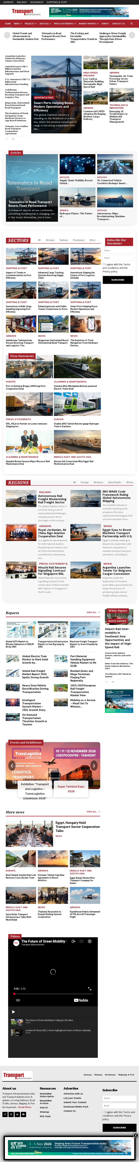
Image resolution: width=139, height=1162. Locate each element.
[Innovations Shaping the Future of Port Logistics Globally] (85, 256)
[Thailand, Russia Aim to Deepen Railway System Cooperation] (53, 895)
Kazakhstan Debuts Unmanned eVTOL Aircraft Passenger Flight (85, 914)
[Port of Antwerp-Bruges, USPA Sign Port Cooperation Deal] (29, 366)
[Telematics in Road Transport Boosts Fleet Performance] (32, 188)
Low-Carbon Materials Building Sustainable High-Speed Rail (93, 82)
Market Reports (87, 23)
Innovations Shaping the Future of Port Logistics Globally (82, 275)
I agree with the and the (116, 268)
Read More (24, 1107)
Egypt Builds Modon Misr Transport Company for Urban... (82, 880)
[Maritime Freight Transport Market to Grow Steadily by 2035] (85, 629)
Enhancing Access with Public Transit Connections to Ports (52, 308)
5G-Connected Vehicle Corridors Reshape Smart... (112, 182)
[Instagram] (11, 1114)
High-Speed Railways (90, 74)
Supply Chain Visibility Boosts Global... (76, 182)
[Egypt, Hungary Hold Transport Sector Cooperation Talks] (29, 834)
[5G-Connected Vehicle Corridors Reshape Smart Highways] (115, 164)
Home (8, 23)
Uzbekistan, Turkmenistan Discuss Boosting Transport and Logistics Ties (17, 93)
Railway (22, 2)
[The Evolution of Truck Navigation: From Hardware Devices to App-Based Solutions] (85, 323)
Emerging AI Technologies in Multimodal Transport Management (118, 116)
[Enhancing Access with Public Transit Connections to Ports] (53, 290)
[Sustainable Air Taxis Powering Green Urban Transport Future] (122, 62)
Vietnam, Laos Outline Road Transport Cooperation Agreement (16, 130)
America (98, 482)
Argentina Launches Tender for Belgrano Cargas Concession (15, 58)
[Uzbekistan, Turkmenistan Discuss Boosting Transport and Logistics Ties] (21, 323)
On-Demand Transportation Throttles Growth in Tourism (34, 719)
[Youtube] (23, 1114)
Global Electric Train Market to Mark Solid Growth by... (35, 659)
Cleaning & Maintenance (70, 381)
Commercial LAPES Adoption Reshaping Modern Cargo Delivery (94, 115)
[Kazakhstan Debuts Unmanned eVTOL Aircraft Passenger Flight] (85, 895)
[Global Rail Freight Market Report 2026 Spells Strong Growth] (13, 673)
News (16, 23)
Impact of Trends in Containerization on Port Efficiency (18, 275)
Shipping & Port (57, 2)
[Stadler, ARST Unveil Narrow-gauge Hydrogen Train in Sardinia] (77, 404)
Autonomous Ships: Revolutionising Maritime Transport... (111, 216)
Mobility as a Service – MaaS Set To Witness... (82, 703)
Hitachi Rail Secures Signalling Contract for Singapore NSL (52, 570)
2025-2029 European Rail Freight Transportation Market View (83, 690)
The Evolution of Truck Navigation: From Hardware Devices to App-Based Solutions (16, 117)
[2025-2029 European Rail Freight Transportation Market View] (61, 688)
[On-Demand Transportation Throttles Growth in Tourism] (13, 717)
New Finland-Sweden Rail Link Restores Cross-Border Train (21, 876)
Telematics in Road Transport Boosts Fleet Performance (54, 36)
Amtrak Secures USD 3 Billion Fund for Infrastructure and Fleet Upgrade (17, 70)
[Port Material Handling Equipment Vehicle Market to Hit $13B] (61, 658)
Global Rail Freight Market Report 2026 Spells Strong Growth (35, 674)
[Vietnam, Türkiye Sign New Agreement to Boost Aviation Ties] (53, 858)
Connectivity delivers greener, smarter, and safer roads (118, 655)
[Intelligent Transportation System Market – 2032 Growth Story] (13, 702)
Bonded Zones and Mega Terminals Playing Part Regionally (81, 675)
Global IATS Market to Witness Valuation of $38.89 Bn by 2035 (20, 644)
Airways (8, 2)
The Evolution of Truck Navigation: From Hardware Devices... (84, 343)
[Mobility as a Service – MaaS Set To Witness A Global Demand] (61, 702)
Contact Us (118, 23)
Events (105, 23)
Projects (29, 23)
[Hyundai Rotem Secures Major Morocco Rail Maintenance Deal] (29, 442)
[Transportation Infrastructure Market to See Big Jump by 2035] (53, 629)
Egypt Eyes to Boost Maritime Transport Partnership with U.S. (117, 533)
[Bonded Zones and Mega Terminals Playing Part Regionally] (61, 673)
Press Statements (64, 23)
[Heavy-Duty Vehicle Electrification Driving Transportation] (13, 688)
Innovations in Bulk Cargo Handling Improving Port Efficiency (19, 309)
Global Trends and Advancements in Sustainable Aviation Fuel (25, 36)
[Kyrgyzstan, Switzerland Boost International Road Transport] (53, 323)
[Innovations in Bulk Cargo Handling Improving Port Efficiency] (21, 290)
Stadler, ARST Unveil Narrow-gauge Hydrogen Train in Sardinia (76, 425)
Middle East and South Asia (72, 457)
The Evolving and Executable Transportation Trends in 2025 (83, 37)
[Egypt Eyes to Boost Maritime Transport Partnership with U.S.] (85, 532)
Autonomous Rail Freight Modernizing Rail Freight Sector (52, 499)
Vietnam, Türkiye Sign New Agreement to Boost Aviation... (51, 878)
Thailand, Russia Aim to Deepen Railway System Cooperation (49, 914)
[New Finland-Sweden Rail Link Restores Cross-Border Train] (21, 858)
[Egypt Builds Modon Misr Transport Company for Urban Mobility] (85, 858)
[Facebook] (5, 1114)
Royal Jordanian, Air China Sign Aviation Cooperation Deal (52, 533)
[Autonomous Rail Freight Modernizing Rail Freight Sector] (21, 498)
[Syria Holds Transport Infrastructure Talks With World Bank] (21, 895)
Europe (11, 381)
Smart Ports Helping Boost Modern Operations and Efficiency (53, 106)
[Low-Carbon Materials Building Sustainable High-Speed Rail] (95, 62)
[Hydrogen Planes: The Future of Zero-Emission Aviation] (78, 197)
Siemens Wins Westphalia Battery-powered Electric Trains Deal (75, 387)
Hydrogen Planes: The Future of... (76, 215)
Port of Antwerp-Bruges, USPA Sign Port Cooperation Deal (26, 387)
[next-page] (132, 35)
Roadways (36, 2)
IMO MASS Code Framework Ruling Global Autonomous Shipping (117, 496)
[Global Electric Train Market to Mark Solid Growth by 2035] (13, 658)
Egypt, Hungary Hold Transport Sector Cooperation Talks (78, 826)
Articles (44, 23)
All (39, 240)
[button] (131, 23)
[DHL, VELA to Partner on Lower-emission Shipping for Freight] (29, 404)
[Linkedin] (17, 1114)
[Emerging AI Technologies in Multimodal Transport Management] (122, 95)
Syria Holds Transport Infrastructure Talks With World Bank (18, 917)
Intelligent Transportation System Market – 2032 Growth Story (33, 705)
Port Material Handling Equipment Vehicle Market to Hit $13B (83, 661)
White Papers (117, 621)
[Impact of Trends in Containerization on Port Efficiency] (21, 256)
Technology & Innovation (119, 106)
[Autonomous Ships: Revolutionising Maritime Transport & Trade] (115, 197)
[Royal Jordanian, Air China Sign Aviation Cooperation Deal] (21, 532)
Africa (129, 482)
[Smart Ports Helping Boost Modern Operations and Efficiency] (56, 94)
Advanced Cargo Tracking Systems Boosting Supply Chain (50, 275)
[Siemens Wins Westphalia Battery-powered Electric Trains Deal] (77, 366)
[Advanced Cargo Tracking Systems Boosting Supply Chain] (53, 256)
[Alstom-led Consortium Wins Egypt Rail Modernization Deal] (77, 442)
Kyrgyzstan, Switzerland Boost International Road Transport (17, 105)
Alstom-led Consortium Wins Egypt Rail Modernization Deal (73, 463)
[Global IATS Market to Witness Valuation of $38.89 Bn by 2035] (21, 629)
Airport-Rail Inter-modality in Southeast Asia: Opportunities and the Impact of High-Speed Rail (118, 638)
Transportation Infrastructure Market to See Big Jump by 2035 (53, 644)
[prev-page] (7, 35)
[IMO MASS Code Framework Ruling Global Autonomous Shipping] (85, 498)
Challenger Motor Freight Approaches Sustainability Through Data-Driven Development (112, 37)
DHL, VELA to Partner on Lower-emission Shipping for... (26, 425)
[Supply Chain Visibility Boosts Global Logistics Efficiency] (78, 164)
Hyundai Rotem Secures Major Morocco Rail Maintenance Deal (28, 463)
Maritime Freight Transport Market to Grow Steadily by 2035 (83, 644)
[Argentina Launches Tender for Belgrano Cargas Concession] (85, 570)
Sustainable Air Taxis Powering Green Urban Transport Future (121, 79)
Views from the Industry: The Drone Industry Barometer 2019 (119, 666)
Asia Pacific (114, 482)
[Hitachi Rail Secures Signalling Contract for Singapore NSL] (21, 570)
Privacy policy (110, 271)
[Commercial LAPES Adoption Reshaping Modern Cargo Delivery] (95, 98)
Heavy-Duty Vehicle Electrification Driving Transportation (35, 688)
